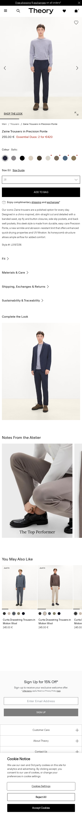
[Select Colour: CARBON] (13, 158)
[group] (19, 587)
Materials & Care (13, 272)
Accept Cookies (41, 807)
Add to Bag (41, 192)
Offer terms (27, 691)
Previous (5, 68)
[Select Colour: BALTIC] (5, 158)
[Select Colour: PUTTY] (48, 158)
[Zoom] (75, 112)
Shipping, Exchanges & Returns (23, 286)
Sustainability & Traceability (21, 300)
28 (5, 179)
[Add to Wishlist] (75, 24)
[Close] (79, 3)
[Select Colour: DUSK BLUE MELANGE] (14, 613)
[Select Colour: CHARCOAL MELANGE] (5, 613)
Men (4, 124)
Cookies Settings (41, 786)
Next (76, 68)
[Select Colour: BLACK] (22, 158)
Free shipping (23, 2)
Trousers (14, 124)
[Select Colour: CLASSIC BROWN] (39, 158)
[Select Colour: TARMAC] (74, 158)
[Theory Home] (41, 10)
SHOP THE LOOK (13, 113)
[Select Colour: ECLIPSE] (24, 613)
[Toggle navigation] (5, 11)
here (58, 691)
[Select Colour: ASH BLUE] (65, 158)
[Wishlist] (64, 11)
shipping (36, 202)
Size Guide (19, 170)
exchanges (40, 2)
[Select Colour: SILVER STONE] (31, 158)
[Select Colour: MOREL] (56, 158)
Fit (3, 258)
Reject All (41, 797)
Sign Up (41, 712)
